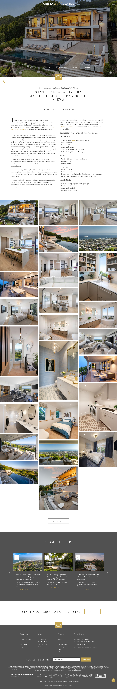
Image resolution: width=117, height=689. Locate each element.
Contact (40, 647)
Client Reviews (42, 644)
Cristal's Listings (25, 639)
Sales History (24, 644)
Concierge (61, 647)
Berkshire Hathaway (44, 642)
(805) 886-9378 (80, 644)
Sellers (60, 639)
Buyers (60, 642)
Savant (74, 140)
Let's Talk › (92, 612)
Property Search (25, 647)
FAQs (60, 652)
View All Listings (58, 521)
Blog (59, 649)
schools (62, 127)
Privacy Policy (48, 685)
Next (108, 573)
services (70, 127)
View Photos (51, 109)
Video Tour (69, 109)
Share (113, 680)
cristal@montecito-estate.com (87, 648)
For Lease (23, 642)
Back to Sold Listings (4, 81)
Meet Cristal (42, 639)
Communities (62, 644)
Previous (9, 573)
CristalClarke (58, 3)
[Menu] (113, 3)
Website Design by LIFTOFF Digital (62, 685)
